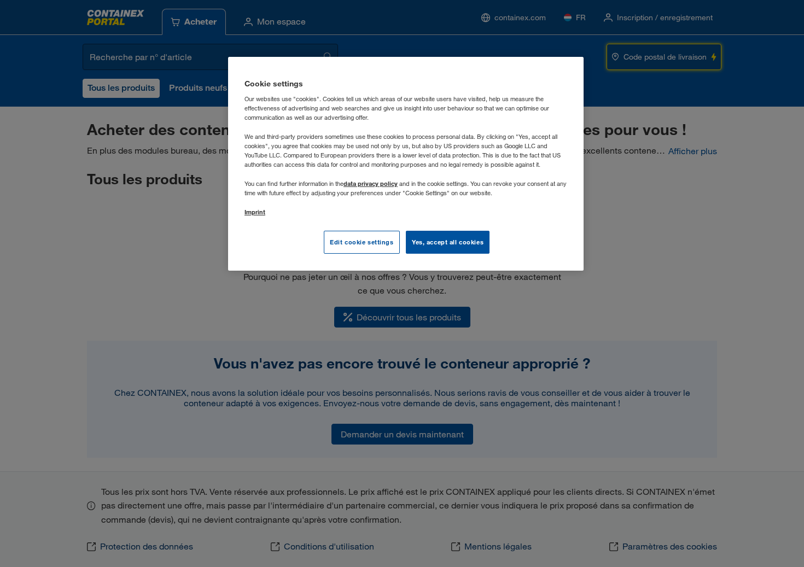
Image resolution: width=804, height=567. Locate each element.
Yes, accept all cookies (447, 242)
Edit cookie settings (361, 242)
